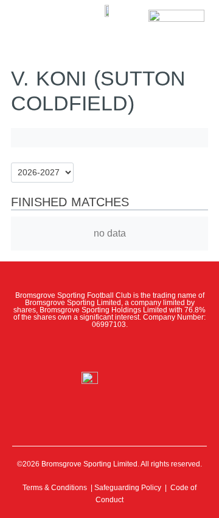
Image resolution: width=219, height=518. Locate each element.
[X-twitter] (82, 350)
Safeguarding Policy (127, 487)
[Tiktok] (163, 350)
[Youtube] (136, 350)
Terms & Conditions (55, 487)
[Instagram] (109, 350)
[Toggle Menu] (28, 18)
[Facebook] (56, 350)
